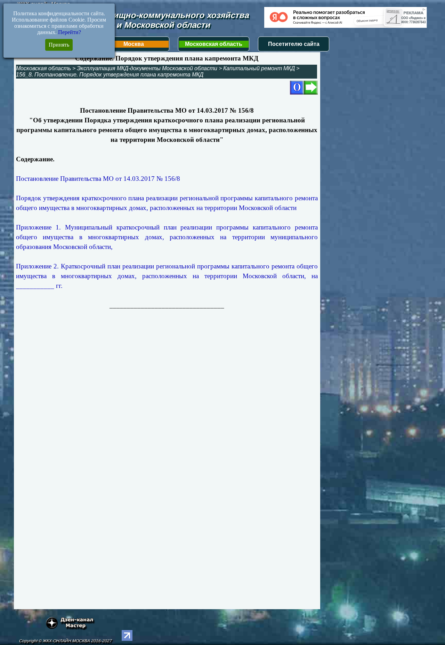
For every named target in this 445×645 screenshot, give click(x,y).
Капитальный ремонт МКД (259, 68)
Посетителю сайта (293, 44)
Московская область (213, 44)
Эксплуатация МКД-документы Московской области (147, 68)
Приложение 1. (167, 237)
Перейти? (69, 32)
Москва (133, 44)
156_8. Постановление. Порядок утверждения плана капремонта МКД (109, 75)
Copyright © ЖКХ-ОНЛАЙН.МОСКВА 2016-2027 (65, 640)
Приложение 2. (167, 276)
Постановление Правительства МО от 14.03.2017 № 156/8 (98, 178)
